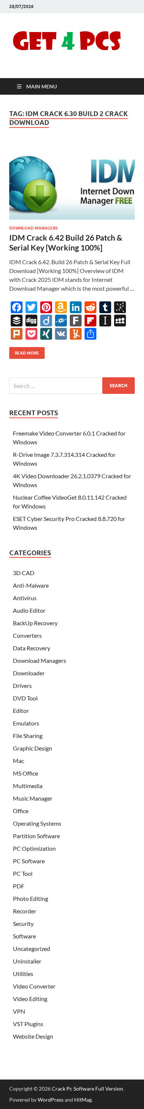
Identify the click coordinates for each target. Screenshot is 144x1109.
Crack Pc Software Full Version (87, 1088)
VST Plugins (28, 1023)
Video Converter (34, 986)
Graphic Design (32, 748)
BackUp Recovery (35, 622)
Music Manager (32, 798)
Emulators (26, 723)
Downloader (29, 672)
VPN (19, 1011)
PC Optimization (34, 848)
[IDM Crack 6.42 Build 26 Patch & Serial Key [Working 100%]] (72, 181)
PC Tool (22, 873)
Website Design (33, 1036)
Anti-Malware (31, 585)
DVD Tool (25, 698)
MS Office (25, 773)
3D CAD (23, 572)
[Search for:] (72, 385)
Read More (24, 351)
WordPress (51, 1099)
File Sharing (27, 735)
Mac (18, 760)
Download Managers (33, 228)
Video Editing (30, 998)
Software (24, 936)
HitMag (83, 1099)
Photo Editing (30, 898)
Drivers (22, 685)
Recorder (24, 910)
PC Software (29, 860)
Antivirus (25, 597)
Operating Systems (37, 823)
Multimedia (27, 785)
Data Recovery (31, 647)
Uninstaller (27, 961)
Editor (21, 710)
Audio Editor (29, 610)
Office (20, 810)
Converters (27, 635)
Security (23, 923)
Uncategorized (31, 948)
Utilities (23, 973)
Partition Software (36, 835)
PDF (18, 885)
